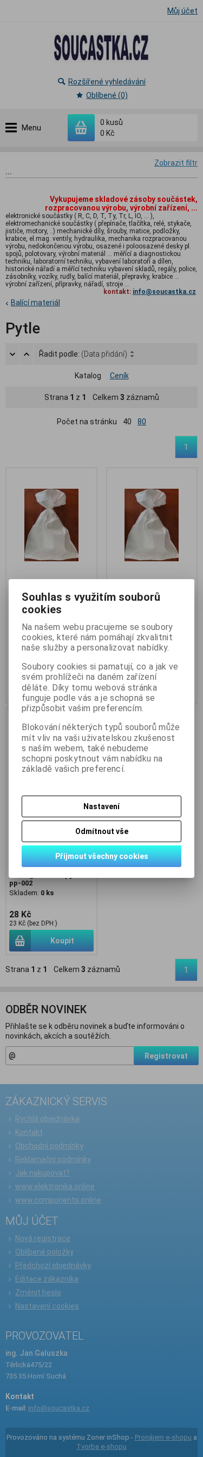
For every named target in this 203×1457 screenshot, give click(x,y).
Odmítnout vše (101, 831)
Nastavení (101, 806)
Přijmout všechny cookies (101, 856)
